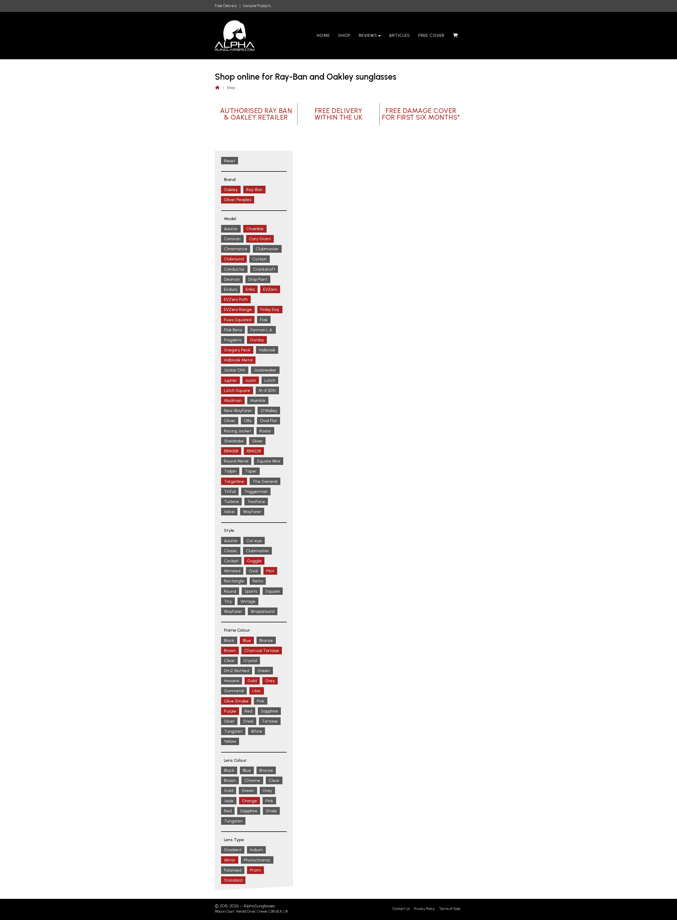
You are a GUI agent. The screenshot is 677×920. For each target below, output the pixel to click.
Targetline (234, 481)
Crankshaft (264, 269)
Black (229, 640)
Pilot (270, 570)
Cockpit (259, 258)
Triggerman (256, 491)
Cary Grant (260, 238)
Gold (252, 680)
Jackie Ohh (234, 370)
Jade (229, 800)
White (256, 731)
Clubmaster (267, 248)
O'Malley (268, 410)
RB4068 (231, 451)
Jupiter (230, 380)
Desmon (232, 279)
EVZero (270, 289)
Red (248, 711)
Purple (230, 711)
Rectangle (234, 580)
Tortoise (270, 721)
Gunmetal (234, 690)
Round (230, 591)
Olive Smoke (236, 701)
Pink (260, 701)
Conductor (234, 269)
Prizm (255, 870)
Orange (249, 800)
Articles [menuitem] (399, 35)
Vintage (247, 601)
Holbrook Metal (238, 359)
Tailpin (230, 471)
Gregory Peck (237, 349)
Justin (250, 380)
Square (273, 591)
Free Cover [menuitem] (431, 35)
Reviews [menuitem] (368, 35)
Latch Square (237, 390)
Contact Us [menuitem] (401, 909)
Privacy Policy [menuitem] (424, 909)
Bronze (266, 640)
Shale (271, 810)
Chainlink (255, 228)
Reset (229, 160)
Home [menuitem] (323, 35)
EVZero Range (238, 309)
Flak (264, 319)
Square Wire (268, 461)
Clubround (234, 258)
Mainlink (258, 400)
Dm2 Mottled (236, 670)
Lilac (256, 690)
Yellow (230, 741)
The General (265, 481)
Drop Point (257, 279)
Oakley (231, 189)
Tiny (228, 601)
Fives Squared (237, 319)
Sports (251, 591)
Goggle (254, 560)
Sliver (257, 440)
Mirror (229, 860)
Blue (247, 640)
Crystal (250, 660)
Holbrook (267, 349)
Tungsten (233, 731)
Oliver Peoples (237, 199)
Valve (229, 511)
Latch (269, 380)
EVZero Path (236, 299)
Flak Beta (233, 329)
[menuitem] (455, 35)
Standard (233, 880)
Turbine (231, 501)
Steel (248, 721)
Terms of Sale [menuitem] (449, 909)
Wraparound (263, 611)
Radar (265, 430)
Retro (258, 580)
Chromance (235, 248)
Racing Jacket (237, 430)
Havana (231, 680)
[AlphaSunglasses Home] (234, 35)
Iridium (256, 849)
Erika (250, 289)
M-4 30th (267, 390)
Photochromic (257, 860)
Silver (229, 721)
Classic (230, 550)
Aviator (231, 228)
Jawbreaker (265, 370)
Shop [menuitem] (344, 35)
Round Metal (236, 461)
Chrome (252, 780)
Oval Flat (268, 420)
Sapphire (269, 711)
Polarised (232, 870)
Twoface (256, 501)
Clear (229, 660)
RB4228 (254, 451)
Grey (270, 680)
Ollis (247, 420)
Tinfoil (230, 491)
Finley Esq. (270, 309)
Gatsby (257, 339)
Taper (251, 471)
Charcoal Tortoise (261, 650)
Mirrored (232, 570)
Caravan (232, 238)
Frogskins (232, 339)
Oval (253, 570)
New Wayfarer (238, 410)
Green (264, 670)
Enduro (230, 289)
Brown (230, 650)
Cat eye (254, 540)
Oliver (229, 420)
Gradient (232, 849)
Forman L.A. (261, 329)
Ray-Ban (254, 189)
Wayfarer (252, 511)
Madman (233, 400)
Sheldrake (234, 440)
